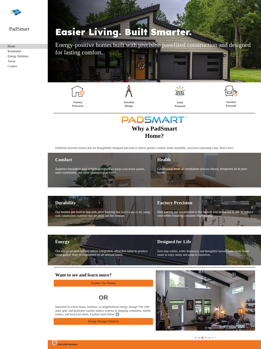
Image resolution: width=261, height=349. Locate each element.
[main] (154, 32)
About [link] (11, 61)
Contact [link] (12, 66)
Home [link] (11, 46)
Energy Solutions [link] (18, 56)
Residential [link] (14, 51)
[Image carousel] (205, 304)
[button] (256, 5)
